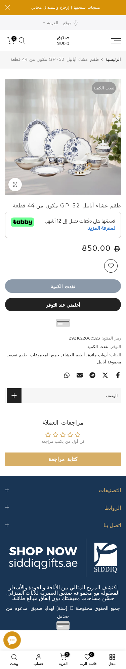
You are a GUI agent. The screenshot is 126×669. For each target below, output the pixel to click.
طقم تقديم (17, 354)
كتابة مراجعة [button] (63, 459)
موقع (67, 22)
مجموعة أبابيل (109, 361)
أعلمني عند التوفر (63, 304)
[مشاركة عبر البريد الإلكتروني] (80, 375)
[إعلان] (65, 7)
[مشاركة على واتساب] (67, 375)
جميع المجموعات (44, 354)
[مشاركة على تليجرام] (92, 375)
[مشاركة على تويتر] (105, 375)
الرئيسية (113, 59)
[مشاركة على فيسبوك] (118, 375)
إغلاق (7, 7)
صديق (63, 616)
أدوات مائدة (98, 354)
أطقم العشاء (73, 354)
